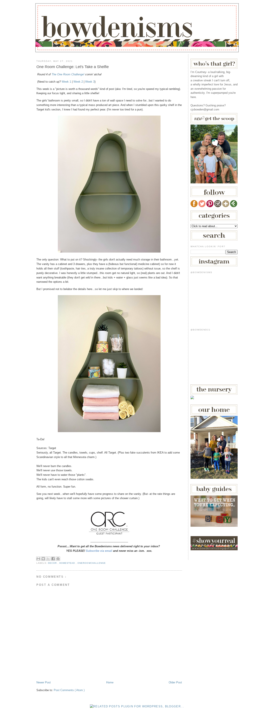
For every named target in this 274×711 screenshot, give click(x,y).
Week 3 (90, 81)
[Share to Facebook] (53, 558)
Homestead (67, 563)
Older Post (175, 682)
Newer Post (43, 682)
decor (53, 563)
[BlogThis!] (43, 558)
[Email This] (38, 558)
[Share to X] (48, 558)
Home (109, 682)
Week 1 (66, 81)
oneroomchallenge (91, 563)
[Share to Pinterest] (58, 558)
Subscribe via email (99, 550)
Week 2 (78, 81)
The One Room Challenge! (68, 74)
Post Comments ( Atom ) (69, 690)
